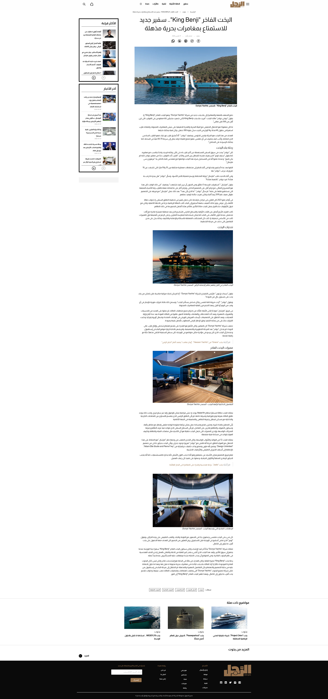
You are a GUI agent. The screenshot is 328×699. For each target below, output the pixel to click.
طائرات (155, 4)
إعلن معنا (163, 679)
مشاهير (184, 675)
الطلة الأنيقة (174, 4)
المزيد (86, 656)
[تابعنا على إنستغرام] (235, 682)
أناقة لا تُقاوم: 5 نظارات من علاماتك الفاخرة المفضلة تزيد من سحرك (92, 35)
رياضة (185, 688)
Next (94, 78)
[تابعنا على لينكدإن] (226, 682)
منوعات (184, 683)
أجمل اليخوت (191, 590)
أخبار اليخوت (180, 590)
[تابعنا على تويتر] (230, 682)
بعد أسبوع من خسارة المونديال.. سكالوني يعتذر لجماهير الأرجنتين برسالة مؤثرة (91, 118)
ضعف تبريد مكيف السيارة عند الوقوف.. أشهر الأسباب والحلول (92, 64)
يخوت (184, 12)
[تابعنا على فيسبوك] (240, 682)
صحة (147, 4)
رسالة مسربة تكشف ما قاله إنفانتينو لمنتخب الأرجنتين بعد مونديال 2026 (92, 147)
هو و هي (184, 670)
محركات (205, 688)
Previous (103, 78)
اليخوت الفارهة (155, 590)
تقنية (164, 4)
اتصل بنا (163, 674)
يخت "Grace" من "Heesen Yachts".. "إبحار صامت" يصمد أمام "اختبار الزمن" (192, 342)
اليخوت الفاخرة (168, 590)
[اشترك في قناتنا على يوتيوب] (221, 682)
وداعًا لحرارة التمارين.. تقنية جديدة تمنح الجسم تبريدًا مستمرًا (93, 133)
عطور (185, 4)
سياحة (205, 679)
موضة (206, 674)
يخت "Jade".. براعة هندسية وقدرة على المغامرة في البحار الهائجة (196, 465)
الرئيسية (193, 12)
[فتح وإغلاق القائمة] (247, 4)
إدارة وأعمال (203, 670)
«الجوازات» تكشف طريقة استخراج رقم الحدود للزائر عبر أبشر (92, 162)
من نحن (163, 670)
